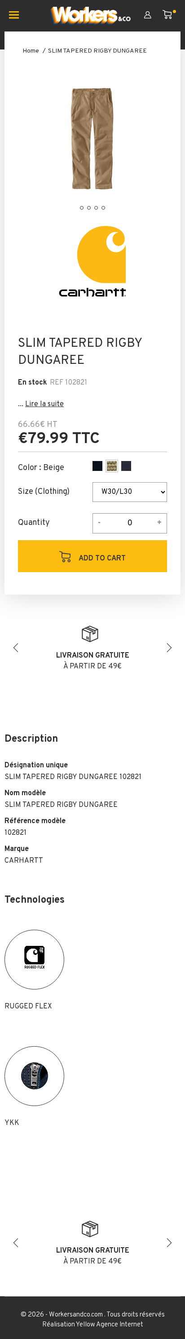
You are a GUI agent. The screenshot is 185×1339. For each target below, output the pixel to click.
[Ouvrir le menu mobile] (17, 16)
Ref (56, 382)
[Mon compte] (153, 16)
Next (169, 647)
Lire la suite (44, 404)
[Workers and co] (90, 16)
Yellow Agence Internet (109, 1325)
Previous (15, 647)
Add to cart (101, 558)
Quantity (34, 523)
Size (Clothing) (44, 492)
